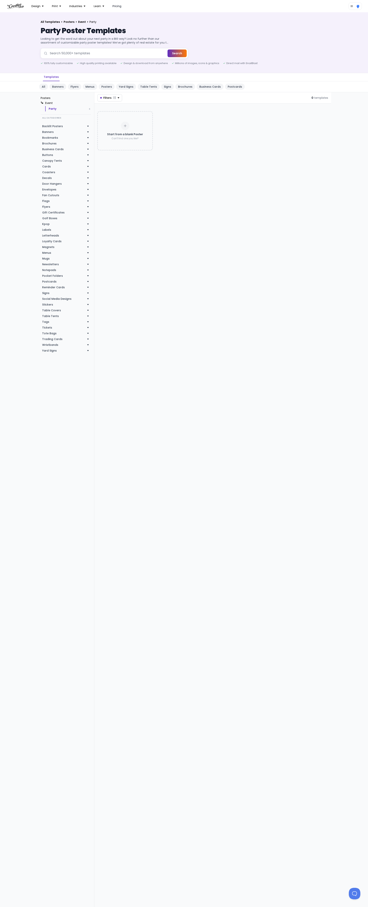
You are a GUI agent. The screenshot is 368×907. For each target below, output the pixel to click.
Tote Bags (49, 333)
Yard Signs (126, 87)
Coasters (48, 172)
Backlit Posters (52, 126)
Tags (45, 322)
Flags (46, 201)
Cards (46, 166)
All (43, 87)
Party (52, 109)
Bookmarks (50, 138)
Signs (167, 87)
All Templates (51, 22)
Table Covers (51, 310)
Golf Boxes (49, 218)
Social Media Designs (56, 299)
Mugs (46, 258)
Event (82, 22)
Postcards (235, 87)
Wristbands (50, 345)
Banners (58, 87)
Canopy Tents (52, 161)
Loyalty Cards (52, 241)
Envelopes (49, 189)
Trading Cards (52, 339)
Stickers (47, 304)
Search (177, 53)
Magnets (48, 247)
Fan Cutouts (50, 195)
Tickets (47, 328)
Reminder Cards (53, 287)
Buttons (47, 155)
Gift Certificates (53, 212)
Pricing (117, 6)
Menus (89, 87)
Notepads (49, 270)
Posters (69, 22)
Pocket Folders (52, 276)
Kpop (46, 224)
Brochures (185, 87)
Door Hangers (52, 184)
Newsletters (50, 264)
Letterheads (50, 235)
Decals (47, 178)
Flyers (75, 87)
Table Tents (148, 87)
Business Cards (210, 87)
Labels (46, 230)
